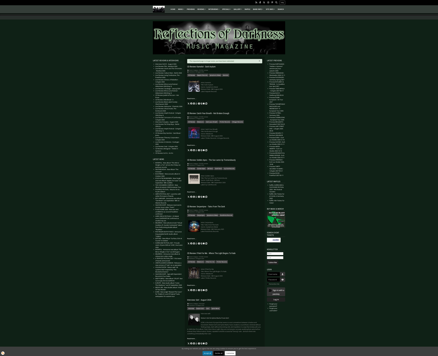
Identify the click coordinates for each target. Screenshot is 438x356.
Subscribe (272, 262)
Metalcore (200, 122)
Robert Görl (200, 308)
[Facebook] (260, 2)
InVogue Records (237, 122)
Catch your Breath (211, 122)
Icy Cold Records (229, 168)
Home (173, 9)
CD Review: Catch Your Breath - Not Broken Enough (208, 113)
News (181, 10)
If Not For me (210, 262)
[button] (189, 104)
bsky (282, 3)
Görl (207, 308)
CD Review (191, 75)
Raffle (247, 9)
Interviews (214, 10)
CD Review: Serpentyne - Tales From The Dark (206, 206)
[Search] (276, 2)
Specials (227, 10)
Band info (258, 10)
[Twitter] (264, 2)
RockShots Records (226, 215)
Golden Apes (201, 168)
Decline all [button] (218, 353)
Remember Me (274, 284)
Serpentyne (201, 215)
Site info (271, 10)
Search (281, 9)
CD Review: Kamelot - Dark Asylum (201, 66)
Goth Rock (218, 168)
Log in (276, 299)
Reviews (201, 10)
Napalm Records (202, 75)
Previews (191, 9)
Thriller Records (225, 122)
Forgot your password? (273, 305)
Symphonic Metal (215, 75)
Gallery (238, 10)
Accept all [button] (207, 353)
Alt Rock (210, 168)
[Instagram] (268, 2)
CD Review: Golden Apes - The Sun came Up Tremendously (211, 160)
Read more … (191, 98)
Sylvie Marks (215, 308)
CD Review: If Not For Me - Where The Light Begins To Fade (211, 253)
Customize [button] (230, 353)
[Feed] (256, 2)
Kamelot (225, 75)
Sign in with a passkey (278, 292)
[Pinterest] (272, 2)
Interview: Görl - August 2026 (199, 300)
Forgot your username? (273, 309)
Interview (191, 308)
